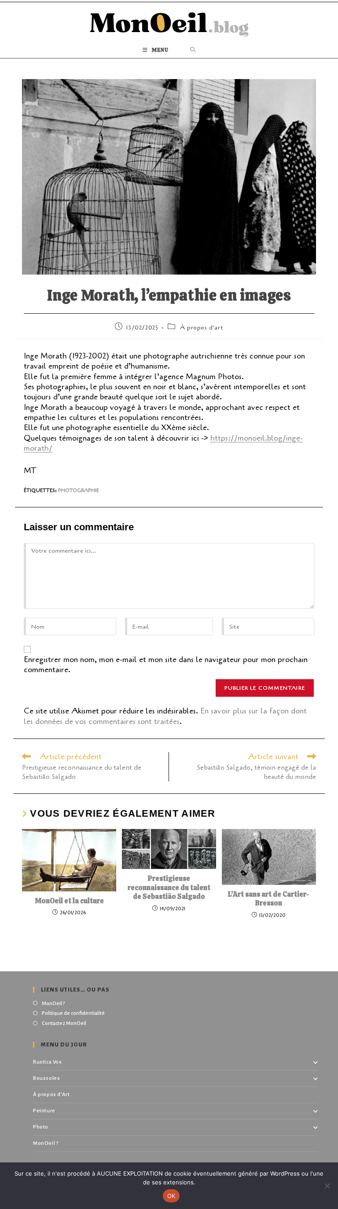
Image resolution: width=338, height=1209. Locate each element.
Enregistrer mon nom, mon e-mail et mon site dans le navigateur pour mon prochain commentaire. (166, 665)
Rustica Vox (47, 1062)
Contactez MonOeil (64, 1023)
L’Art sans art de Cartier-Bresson (268, 899)
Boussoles (46, 1078)
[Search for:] (193, 50)
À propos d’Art (51, 1094)
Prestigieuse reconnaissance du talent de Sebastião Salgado (169, 887)
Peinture (44, 1111)
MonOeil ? (53, 1003)
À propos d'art (201, 327)
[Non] (327, 1185)
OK (171, 1195)
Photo (40, 1127)
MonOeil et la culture (69, 901)
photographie (78, 490)
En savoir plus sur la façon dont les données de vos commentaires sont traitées (165, 716)
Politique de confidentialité (73, 1013)
